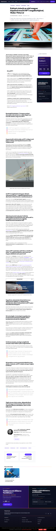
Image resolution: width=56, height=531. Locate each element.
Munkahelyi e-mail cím (42, 91)
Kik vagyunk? (40, 519)
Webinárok (6, 521)
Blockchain (13, 5)
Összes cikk (18, 5)
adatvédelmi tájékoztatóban (27, 529)
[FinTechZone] (18, 510)
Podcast (12, 1)
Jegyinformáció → (7, 504)
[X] (51, 513)
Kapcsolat (39, 521)
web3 (28, 5)
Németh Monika (15, 15)
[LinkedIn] (48, 513)
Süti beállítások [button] (35, 529)
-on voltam (28, 257)
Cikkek (9, 1)
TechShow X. (7, 519)
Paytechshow (23, 5)
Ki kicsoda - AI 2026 (25, 519)
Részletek (17, 439)
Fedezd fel (52, 1)
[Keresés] (19, 1)
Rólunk (16, 1)
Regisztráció (45, 73)
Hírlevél (39, 523)
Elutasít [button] (45, 529)
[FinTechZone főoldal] (4, 1)
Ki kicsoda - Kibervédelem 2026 (27, 521)
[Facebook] (46, 513)
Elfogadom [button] (40, 529)
